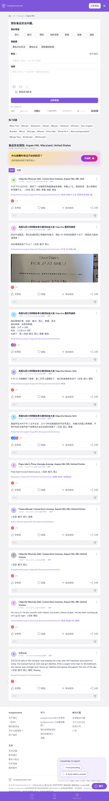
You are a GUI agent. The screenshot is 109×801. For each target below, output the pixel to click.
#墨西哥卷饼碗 (83, 194)
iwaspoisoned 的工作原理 (53, 718)
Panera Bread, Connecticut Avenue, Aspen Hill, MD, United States (52, 509)
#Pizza (22, 131)
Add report (77, 798)
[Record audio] (26, 86)
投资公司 (76, 726)
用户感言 (13, 734)
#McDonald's (40, 137)
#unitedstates (54, 194)
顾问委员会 (14, 726)
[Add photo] (14, 86)
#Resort (40, 131)
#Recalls (25, 126)
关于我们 (13, 718)
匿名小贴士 (14, 759)
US (14, 16)
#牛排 (63, 249)
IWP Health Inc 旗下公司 (42, 785)
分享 (96, 207)
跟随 (43, 207)
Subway (23, 653)
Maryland (20, 16)
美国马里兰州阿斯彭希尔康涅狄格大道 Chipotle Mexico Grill (48, 371)
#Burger (54, 126)
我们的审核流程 (48, 729)
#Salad (46, 126)
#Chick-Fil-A (63, 131)
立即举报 (54, 100)
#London (13, 131)
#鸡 (72, 620)
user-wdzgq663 (40, 374)
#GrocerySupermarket (80, 131)
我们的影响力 (47, 733)
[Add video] (20, 86)
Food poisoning (73, 767)
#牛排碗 (69, 249)
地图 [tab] (19, 170)
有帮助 (18, 207)
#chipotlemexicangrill (20, 194)
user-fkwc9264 (39, 419)
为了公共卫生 (78, 722)
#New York (14, 126)
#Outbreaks (28, 137)
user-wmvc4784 (42, 181)
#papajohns (16, 477)
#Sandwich (35, 126)
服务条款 (75, 785)
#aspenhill (34, 194)
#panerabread (17, 522)
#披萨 (60, 477)
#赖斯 (77, 620)
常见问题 (13, 750)
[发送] (95, 215)
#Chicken (75, 126)
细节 (51, 181)
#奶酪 (54, 477)
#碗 (91, 194)
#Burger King (15, 137)
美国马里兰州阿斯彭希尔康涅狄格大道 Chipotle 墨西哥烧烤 (47, 227)
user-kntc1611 (40, 608)
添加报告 (69, 207)
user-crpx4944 (39, 316)
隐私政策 (67, 785)
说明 (13, 66)
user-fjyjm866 (40, 560)
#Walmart (64, 126)
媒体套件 (13, 767)
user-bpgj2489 (41, 656)
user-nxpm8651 (41, 512)
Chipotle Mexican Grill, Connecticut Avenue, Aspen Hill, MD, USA (51, 178)
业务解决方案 (78, 718)
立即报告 (95, 5)
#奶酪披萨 (67, 477)
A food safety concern (76, 774)
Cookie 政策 (85, 785)
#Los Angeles (87, 126)
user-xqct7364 (39, 230)
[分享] (96, 178)
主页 (31, 798)
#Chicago (31, 131)
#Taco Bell (51, 131)
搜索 (54, 798)
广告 (74, 730)
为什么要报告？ (16, 730)
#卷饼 (63, 194)
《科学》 (13, 722)
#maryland (43, 194)
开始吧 (87, 158)
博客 (43, 738)
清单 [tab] (12, 170)
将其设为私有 (25, 91)
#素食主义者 (71, 194)
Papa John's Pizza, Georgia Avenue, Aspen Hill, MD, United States (52, 464)
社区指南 (13, 763)
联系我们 (13, 755)
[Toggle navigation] (104, 5)
